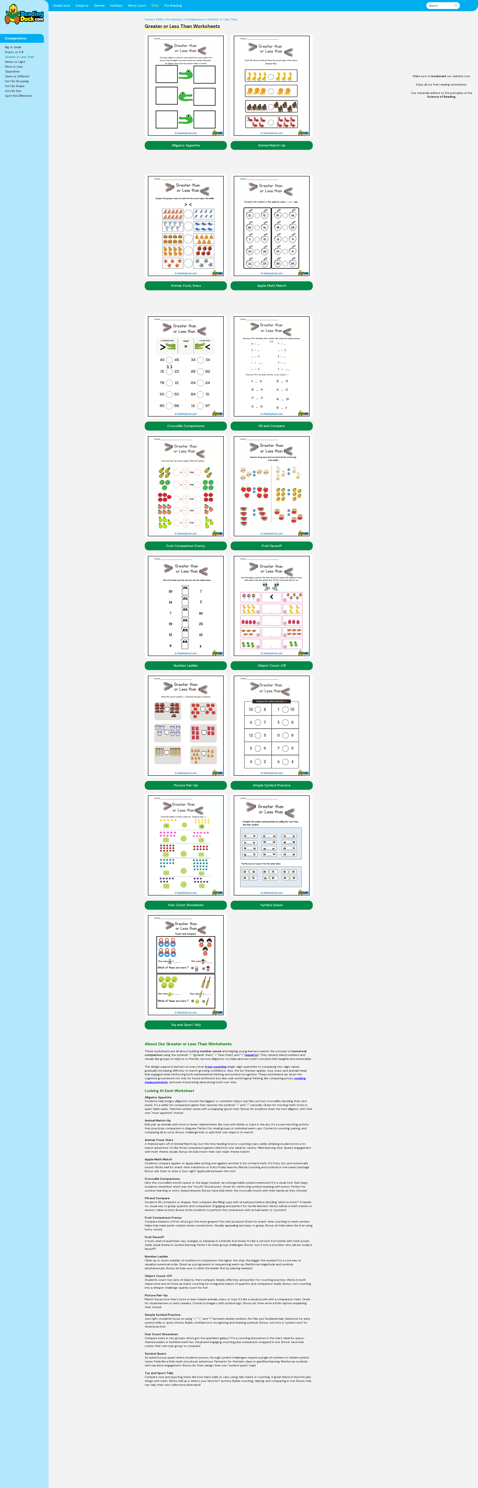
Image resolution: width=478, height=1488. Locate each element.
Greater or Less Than (19, 57)
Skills (155, 5)
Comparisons (195, 19)
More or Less (14, 67)
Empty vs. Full (14, 52)
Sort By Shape (14, 86)
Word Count (137, 5)
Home (149, 19)
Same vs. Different (17, 76)
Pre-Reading (173, 5)
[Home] (24, 14)
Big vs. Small (13, 47)
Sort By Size (13, 91)
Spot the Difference (18, 96)
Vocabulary (174, 19)
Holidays (116, 5)
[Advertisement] (441, 44)
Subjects (82, 5)
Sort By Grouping (17, 81)
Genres (99, 5)
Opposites (12, 71)
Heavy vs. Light (15, 62)
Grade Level (61, 5)
